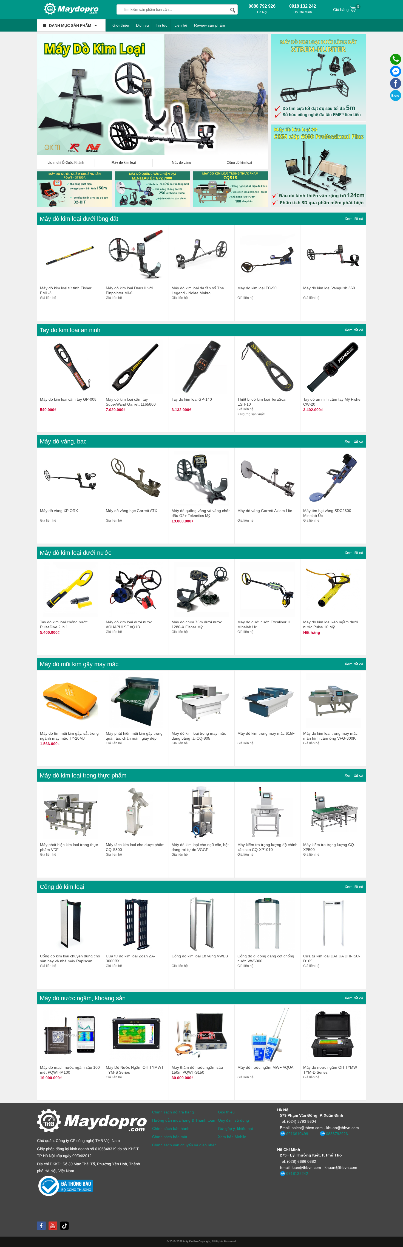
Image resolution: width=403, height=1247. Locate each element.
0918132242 (297, 1173)
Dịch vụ (142, 25)
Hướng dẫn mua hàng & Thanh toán (183, 1120)
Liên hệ (180, 25)
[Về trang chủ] (71, 9)
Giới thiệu (120, 25)
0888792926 (337, 1134)
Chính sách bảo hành (170, 1128)
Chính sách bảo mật (169, 1137)
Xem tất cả (354, 218)
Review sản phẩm (209, 25)
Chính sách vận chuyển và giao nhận (184, 1145)
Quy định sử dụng (233, 1120)
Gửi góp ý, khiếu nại (235, 1128)
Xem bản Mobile (232, 1137)
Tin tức (162, 25)
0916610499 (297, 1134)
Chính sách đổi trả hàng (173, 1112)
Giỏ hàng (346, 8)
